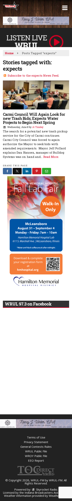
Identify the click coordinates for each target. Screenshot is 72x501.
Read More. (51, 157)
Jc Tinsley (37, 127)
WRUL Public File (36, 451)
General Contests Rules (36, 447)
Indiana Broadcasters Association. (47, 492)
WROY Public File (36, 456)
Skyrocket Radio (46, 489)
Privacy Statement (36, 442)
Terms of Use (36, 437)
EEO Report (36, 460)
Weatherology (58, 496)
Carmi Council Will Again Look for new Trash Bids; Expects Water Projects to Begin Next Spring (34, 118)
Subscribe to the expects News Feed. (33, 75)
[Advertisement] (36, 21)
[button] (64, 8)
